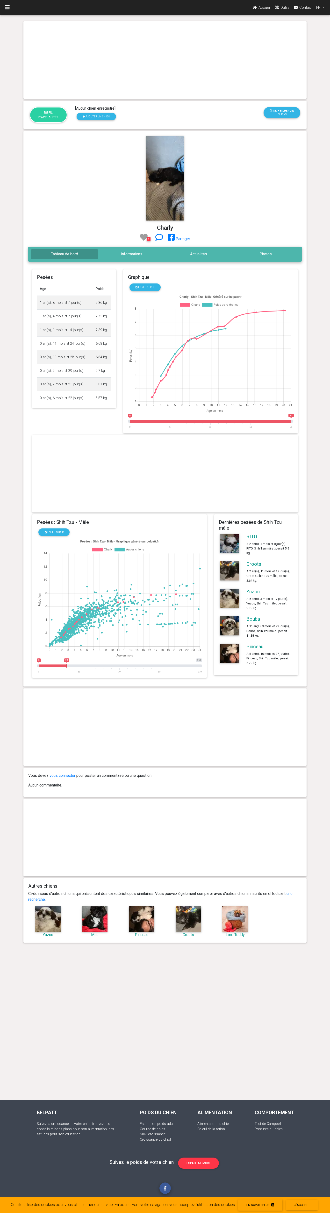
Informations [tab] (131, 254)
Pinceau (254, 646)
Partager (182, 238)
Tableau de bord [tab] (64, 254)
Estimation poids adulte (158, 1124)
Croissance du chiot (155, 1139)
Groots (253, 564)
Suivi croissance (152, 1134)
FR (318, 7)
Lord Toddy (235, 934)
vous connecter (62, 775)
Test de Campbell (268, 1124)
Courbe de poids (152, 1129)
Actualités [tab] (198, 254)
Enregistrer (145, 287)
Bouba (253, 619)
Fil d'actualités (48, 115)
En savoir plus (258, 1205)
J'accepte (301, 1205)
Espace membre (199, 1163)
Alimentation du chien (213, 1124)
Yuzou (253, 592)
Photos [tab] (265, 254)
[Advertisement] (165, 60)
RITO (251, 537)
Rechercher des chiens (283, 112)
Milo (95, 934)
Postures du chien (269, 1129)
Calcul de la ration (211, 1129)
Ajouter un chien (97, 116)
